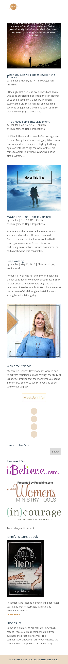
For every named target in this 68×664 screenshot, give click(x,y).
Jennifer (14, 80)
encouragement (45, 80)
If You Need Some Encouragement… (29, 121)
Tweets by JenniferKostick (20, 528)
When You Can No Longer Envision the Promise (31, 76)
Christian (41, 124)
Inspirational (38, 128)
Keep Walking (15, 261)
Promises (12, 84)
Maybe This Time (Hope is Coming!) (29, 217)
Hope (28, 128)
